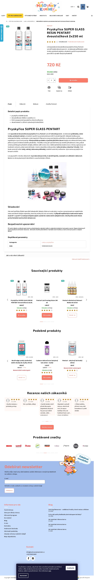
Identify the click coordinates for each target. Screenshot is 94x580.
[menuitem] (3, 16)
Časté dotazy (8, 510)
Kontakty (7, 526)
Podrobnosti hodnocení (76, 42)
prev (7, 299)
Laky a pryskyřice (48, 242)
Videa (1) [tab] (22, 104)
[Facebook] (28, 558)
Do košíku (74, 80)
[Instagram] (33, 558)
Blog (5, 521)
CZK (72, 7)
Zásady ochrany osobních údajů (15, 534)
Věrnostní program (10, 515)
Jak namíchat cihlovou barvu (57, 529)
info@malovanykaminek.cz (35, 552)
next (86, 299)
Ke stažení (7, 518)
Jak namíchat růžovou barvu (57, 519)
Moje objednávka (10, 537)
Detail (71, 315)
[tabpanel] (9, 446)
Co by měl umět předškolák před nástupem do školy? (65, 514)
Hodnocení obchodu (11, 529)
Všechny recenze (47, 427)
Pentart (49, 26)
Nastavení (23, 576)
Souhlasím (70, 568)
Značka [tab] (51, 104)
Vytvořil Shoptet (85, 578)
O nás (6, 523)
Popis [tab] (10, 104)
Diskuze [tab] (35, 104)
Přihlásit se (9, 490)
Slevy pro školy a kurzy (12, 513)
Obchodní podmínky (11, 531)
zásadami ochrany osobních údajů (32, 486)
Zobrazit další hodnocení (80, 259)
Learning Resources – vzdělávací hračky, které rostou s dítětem (68, 509)
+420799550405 (31, 554)
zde (50, 571)
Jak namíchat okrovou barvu (57, 524)
